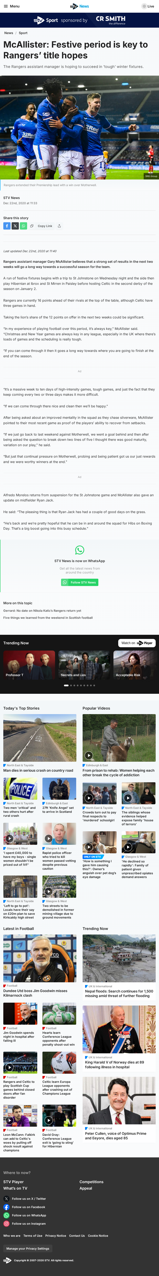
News (8, 33)
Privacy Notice (55, 1235)
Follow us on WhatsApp (29, 1215)
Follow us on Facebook (28, 1207)
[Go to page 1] (66, 685)
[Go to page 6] (84, 685)
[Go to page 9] (94, 685)
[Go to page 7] (87, 685)
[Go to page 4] (77, 685)
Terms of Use (32, 1235)
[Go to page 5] (81, 685)
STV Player (13, 1182)
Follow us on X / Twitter (29, 1198)
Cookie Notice (98, 1235)
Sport (23, 33)
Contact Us (77, 1235)
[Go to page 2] (71, 685)
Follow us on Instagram (29, 1223)
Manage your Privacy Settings (27, 1248)
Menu (14, 6)
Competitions (92, 1182)
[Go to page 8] (91, 685)
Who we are (11, 1235)
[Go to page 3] (74, 685)
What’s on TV (15, 1188)
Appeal (86, 1188)
